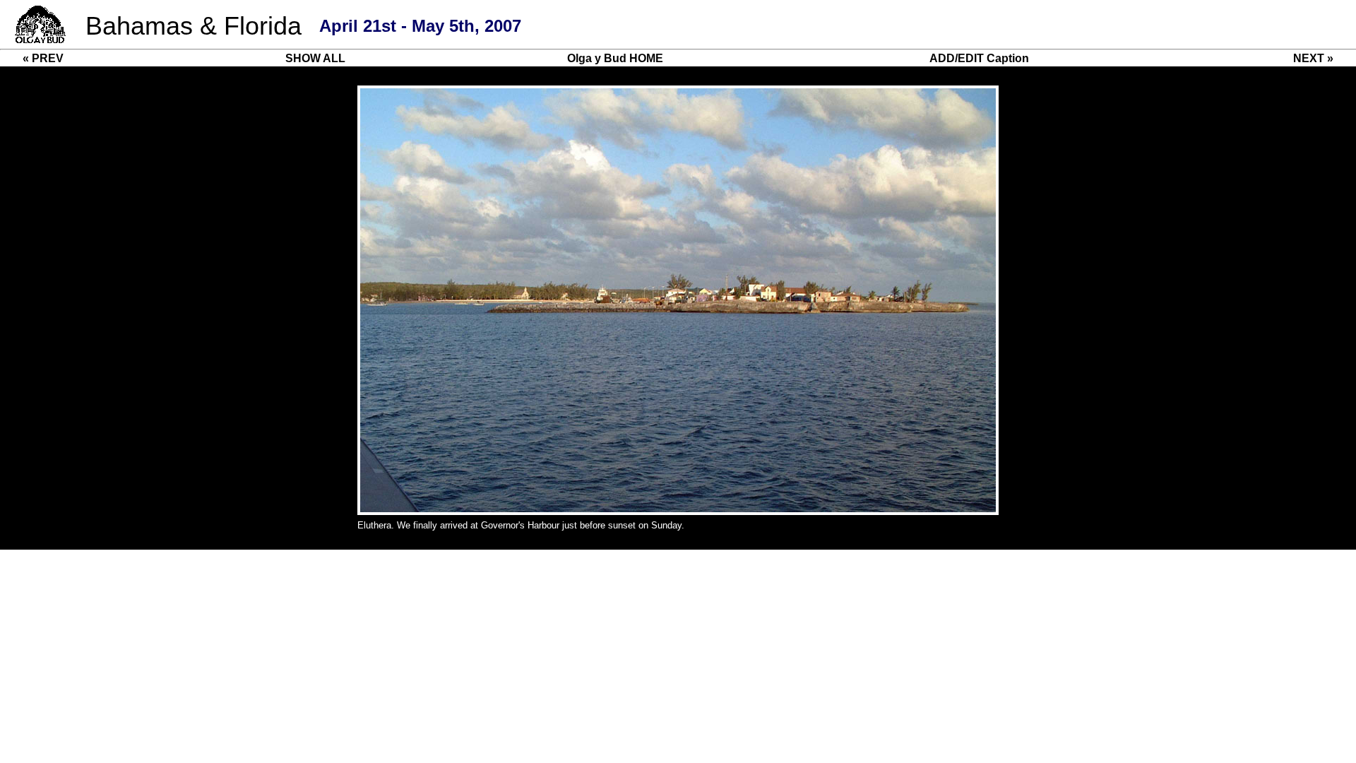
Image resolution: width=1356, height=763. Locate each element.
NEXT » (1313, 58)
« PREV (43, 58)
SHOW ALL (315, 58)
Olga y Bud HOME (615, 58)
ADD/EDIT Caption (979, 58)
